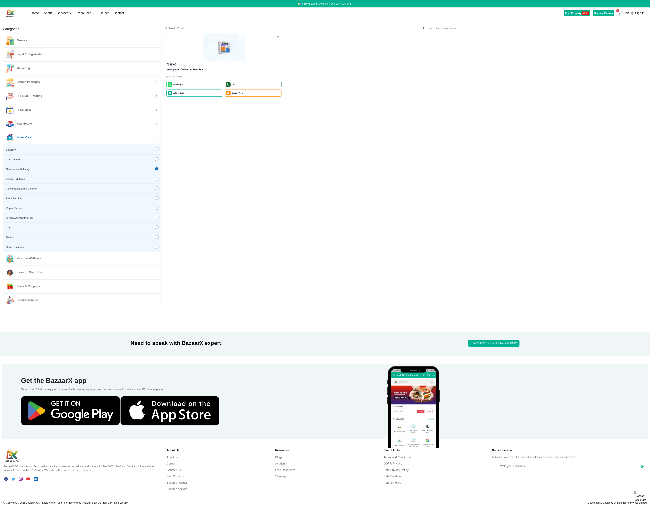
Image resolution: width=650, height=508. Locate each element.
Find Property (576, 13)
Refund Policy (392, 482)
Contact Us (174, 470)
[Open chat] (640, 497)
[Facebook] (6, 479)
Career (104, 13)
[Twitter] (13, 479)
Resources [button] (84, 13)
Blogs (278, 457)
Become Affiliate (177, 489)
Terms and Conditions (397, 457)
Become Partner (603, 13)
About (48, 13)
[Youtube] (28, 479)
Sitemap (280, 476)
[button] (624, 13)
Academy (281, 463)
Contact (119, 13)
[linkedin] (36, 479)
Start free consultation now (494, 343)
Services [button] (62, 13)
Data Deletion (392, 476)
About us (172, 457)
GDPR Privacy (393, 463)
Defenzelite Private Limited (632, 502)
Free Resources (285, 470)
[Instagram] (21, 479)
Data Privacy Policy (396, 470)
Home (35, 13)
